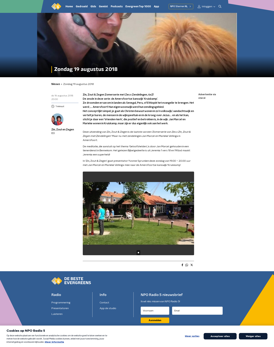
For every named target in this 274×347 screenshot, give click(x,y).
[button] (220, 6)
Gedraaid (82, 6)
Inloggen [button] (207, 6)
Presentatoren (60, 308)
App (156, 6)
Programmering (60, 302)
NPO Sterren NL (179, 6)
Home (69, 6)
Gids (93, 6)
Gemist (103, 6)
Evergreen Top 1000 (138, 6)
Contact (104, 302)
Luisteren (57, 314)
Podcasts (117, 6)
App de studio (108, 308)
